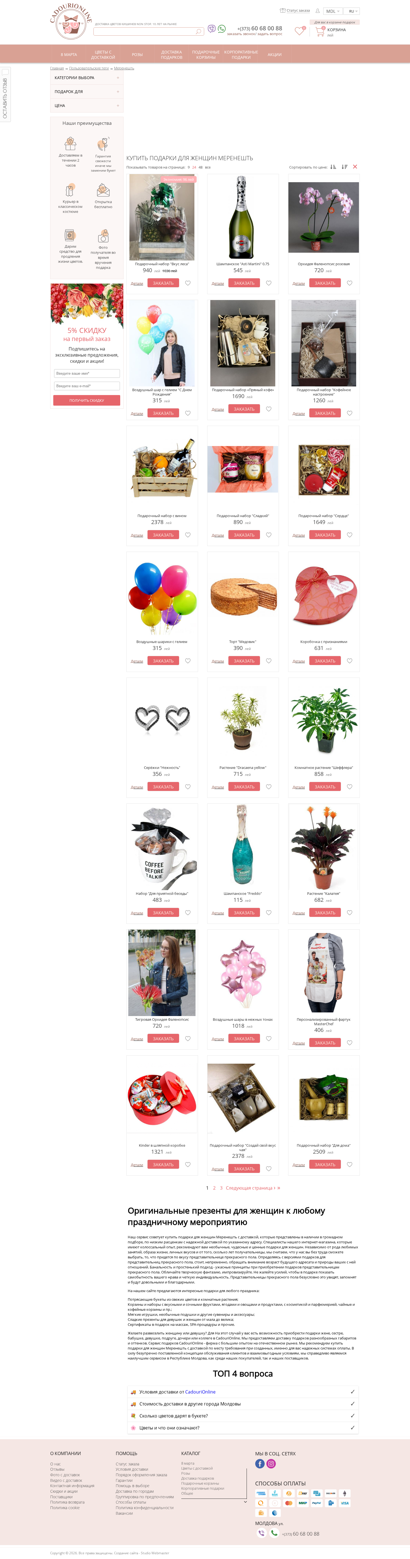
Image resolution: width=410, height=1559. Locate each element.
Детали (137, 283)
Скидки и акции (64, 1491)
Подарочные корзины (200, 1483)
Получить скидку (86, 400)
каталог (190, 1453)
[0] (299, 33)
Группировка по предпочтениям (145, 1496)
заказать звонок (241, 33)
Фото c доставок (65, 1474)
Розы (185, 1473)
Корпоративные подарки (202, 1488)
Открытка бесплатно (103, 204)
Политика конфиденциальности (144, 1507)
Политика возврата (67, 1502)
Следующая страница (251, 1188)
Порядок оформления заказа (141, 1474)
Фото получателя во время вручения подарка (103, 257)
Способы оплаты (131, 1502)
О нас (55, 1464)
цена (60, 105)
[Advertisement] (243, 112)
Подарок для (69, 91)
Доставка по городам (135, 1491)
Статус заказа (127, 1464)
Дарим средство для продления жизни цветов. (70, 254)
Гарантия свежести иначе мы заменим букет (103, 163)
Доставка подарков (197, 1478)
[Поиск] (198, 31)
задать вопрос (269, 33)
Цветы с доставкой (197, 1468)
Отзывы (57, 1469)
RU (351, 11)
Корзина (336, 29)
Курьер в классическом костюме (70, 206)
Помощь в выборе (132, 1485)
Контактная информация (72, 1485)
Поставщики (61, 1496)
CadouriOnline (200, 1392)
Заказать (163, 283)
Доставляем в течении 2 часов (70, 160)
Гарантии (124, 1480)
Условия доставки (132, 1469)
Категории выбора (74, 77)
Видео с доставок (66, 1480)
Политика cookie (65, 1507)
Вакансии (124, 1513)
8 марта (187, 1463)
